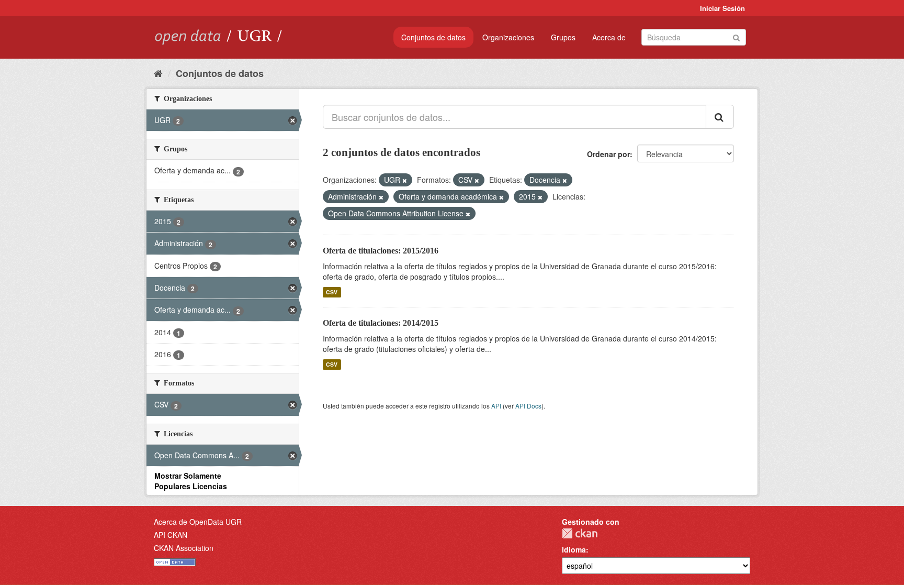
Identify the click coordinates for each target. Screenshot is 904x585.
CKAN (579, 533)
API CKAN (170, 534)
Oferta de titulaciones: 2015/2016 (380, 250)
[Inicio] (158, 73)
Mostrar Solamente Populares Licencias (190, 480)
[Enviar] (736, 36)
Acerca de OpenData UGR (198, 521)
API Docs (528, 405)
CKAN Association (183, 548)
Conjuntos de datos (433, 37)
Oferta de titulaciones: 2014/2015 (380, 322)
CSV (331, 292)
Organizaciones (508, 37)
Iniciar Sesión (722, 8)
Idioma (574, 549)
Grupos (563, 37)
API (496, 405)
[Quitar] (404, 180)
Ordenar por (608, 154)
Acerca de (609, 37)
